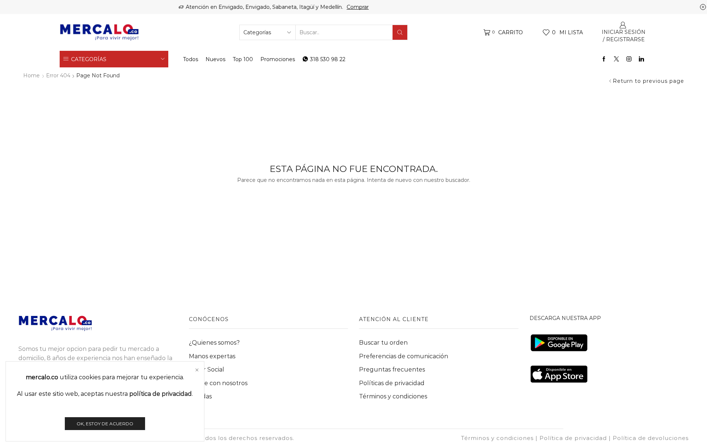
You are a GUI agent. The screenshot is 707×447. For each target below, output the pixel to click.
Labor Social (206, 369)
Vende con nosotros (218, 383)
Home (31, 75)
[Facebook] (603, 59)
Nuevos (215, 59)
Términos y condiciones (393, 396)
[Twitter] (616, 59)
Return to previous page (648, 81)
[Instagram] (629, 59)
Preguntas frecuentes (392, 369)
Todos (190, 59)
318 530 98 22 (327, 59)
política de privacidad (160, 393)
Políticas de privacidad (392, 383)
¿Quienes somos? (214, 342)
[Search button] (400, 32)
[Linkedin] (641, 59)
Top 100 (243, 59)
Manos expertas (212, 356)
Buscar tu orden (383, 342)
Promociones (277, 59)
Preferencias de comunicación (403, 356)
